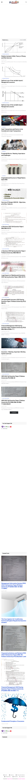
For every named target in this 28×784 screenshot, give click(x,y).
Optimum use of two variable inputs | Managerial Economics (12, 81)
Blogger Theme (9, 778)
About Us (12, 774)
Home (6, 774)
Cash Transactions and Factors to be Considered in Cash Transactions (12, 130)
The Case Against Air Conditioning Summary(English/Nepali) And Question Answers (13, 620)
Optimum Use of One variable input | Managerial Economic (11, 105)
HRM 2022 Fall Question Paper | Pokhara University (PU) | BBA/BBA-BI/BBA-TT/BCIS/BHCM (13, 402)
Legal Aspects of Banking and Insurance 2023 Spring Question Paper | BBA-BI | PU (13, 276)
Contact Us (23, 776)
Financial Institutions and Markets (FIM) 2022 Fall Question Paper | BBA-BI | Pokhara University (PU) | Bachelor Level (13, 654)
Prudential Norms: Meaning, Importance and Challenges (13, 154)
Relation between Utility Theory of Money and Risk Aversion (13, 57)
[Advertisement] (14, 20)
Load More (14, 412)
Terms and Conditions (21, 774)
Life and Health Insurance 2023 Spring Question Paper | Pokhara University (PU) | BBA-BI (13, 301)
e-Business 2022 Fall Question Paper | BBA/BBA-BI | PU (12, 227)
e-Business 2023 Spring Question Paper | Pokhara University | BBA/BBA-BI (13, 251)
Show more (22, 39)
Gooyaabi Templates (21, 778)
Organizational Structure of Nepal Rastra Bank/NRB (13, 178)
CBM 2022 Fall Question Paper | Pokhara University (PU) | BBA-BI (13, 377)
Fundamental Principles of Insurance (12, 721)
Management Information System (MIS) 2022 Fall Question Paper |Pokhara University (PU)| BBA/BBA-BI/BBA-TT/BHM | (13, 585)
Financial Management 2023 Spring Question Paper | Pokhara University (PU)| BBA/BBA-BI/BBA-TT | (13, 327)
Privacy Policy (8, 776)
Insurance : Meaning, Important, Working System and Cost (13, 352)
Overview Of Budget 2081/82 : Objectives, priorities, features (13, 203)
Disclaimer (16, 776)
